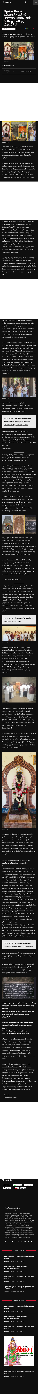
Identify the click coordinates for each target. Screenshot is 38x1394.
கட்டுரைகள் (21, 37)
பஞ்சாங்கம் (6, 1261)
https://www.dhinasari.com (11, 1211)
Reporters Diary (7, 34)
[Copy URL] (29, 77)
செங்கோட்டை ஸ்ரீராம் (9, 65)
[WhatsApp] (15, 77)
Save (25, 78)
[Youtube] (31, 1241)
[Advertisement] (19, 102)
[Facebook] (6, 77)
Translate (31, 29)
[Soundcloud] (22, 1241)
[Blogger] (5, 1241)
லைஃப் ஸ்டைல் (31, 37)
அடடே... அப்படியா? (18, 34)
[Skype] (18, 1241)
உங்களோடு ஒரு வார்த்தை (9, 37)
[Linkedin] (12, 1241)
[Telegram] (20, 77)
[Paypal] (15, 1241)
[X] (10, 77)
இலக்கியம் (29, 34)
